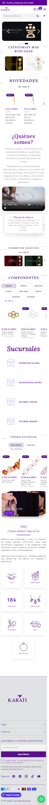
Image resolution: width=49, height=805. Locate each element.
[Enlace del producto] (14, 109)
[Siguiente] (44, 104)
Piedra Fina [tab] (31, 445)
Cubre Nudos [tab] (23, 291)
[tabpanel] (23, 323)
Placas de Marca (23, 223)
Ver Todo (22, 86)
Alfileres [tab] (23, 286)
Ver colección (16, 449)
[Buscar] (37, 16)
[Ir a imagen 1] (19, 43)
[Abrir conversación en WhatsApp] (44, 9)
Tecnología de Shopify (22, 801)
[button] (44, 16)
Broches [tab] (8, 291)
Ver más (22, 252)
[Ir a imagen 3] (26, 43)
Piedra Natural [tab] (16, 445)
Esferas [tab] (38, 291)
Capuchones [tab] (38, 286)
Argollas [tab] (8, 286)
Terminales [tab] (31, 297)
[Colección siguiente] (43, 62)
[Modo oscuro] (35, 9)
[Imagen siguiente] (38, 31)
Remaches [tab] (16, 297)
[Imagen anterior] (8, 31)
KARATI (8, 112)
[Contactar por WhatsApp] (41, 799)
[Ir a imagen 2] (22, 43)
